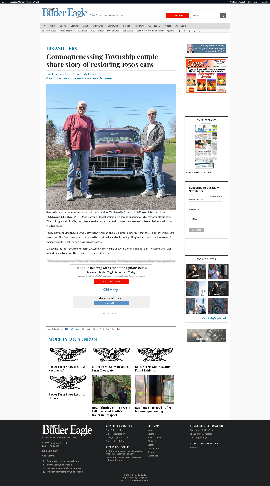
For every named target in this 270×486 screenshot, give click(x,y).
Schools (151, 452)
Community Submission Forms (150, 31)
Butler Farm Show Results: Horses (67, 396)
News (150, 430)
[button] (44, 26)
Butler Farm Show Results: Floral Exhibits (153, 368)
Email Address (196, 199)
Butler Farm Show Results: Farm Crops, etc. (110, 368)
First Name (194, 209)
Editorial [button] (75, 25)
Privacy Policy (142, 481)
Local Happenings (198, 437)
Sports (151, 433)
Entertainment (155, 437)
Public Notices (97, 31)
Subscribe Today (111, 281)
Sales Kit (194, 447)
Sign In (265, 2)
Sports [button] (63, 25)
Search (172, 31)
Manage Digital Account (117, 437)
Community (153, 448)
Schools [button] (127, 25)
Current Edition (66, 31)
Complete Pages (48, 31)
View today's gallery (213, 318)
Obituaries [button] (98, 25)
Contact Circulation (115, 441)
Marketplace (113, 31)
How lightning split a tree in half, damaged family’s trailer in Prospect (111, 411)
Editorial (152, 444)
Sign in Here (111, 303)
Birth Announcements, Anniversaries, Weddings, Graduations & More (123, 452)
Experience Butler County (203, 430)
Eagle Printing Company (135, 477)
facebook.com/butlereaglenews (63, 461)
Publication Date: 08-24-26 (199, 172)
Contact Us (128, 31)
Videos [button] (167, 25)
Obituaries (153, 441)
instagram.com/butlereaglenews (63, 468)
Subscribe (252, 2)
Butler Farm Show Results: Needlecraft (67, 368)
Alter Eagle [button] (181, 25)
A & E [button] (85, 25)
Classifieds (82, 31)
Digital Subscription (115, 433)
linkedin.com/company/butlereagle (64, 471)
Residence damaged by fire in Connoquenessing (153, 409)
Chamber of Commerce (201, 433)
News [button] (53, 25)
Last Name (194, 219)
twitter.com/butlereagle (59, 464)
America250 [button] (154, 25)
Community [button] (113, 25)
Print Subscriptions (114, 430)
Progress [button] (139, 25)
